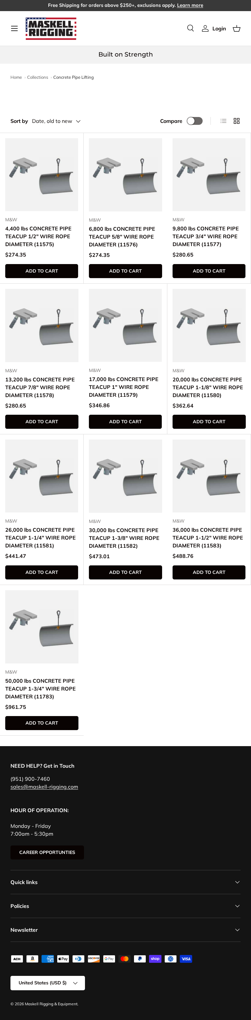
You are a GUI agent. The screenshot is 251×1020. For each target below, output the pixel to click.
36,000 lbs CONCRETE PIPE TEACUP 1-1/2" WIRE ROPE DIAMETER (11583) (208, 538)
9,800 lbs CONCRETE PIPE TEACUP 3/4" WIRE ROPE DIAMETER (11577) (206, 236)
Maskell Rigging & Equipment (51, 1003)
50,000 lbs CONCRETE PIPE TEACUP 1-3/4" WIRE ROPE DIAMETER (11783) (40, 688)
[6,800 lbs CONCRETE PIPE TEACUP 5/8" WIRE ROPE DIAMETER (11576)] (125, 174)
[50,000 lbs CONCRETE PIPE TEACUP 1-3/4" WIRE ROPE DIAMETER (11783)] (41, 626)
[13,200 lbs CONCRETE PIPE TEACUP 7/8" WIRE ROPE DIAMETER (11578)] (41, 325)
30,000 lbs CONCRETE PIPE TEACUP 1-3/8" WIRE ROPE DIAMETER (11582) (124, 538)
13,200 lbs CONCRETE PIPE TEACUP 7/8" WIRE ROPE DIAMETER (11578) (40, 387)
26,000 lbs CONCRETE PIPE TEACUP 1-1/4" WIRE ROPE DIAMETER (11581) (40, 538)
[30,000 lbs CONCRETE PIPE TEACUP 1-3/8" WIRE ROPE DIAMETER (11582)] (125, 476)
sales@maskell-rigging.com (44, 786)
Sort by (19, 121)
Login (219, 28)
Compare (171, 121)
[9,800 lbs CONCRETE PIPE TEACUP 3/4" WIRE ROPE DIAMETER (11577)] (209, 174)
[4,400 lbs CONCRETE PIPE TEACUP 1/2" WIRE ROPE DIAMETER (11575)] (41, 174)
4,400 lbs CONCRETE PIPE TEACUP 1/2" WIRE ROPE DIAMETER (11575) (38, 236)
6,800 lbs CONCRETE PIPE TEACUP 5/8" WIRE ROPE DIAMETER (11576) (122, 237)
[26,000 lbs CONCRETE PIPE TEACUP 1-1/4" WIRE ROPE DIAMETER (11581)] (41, 476)
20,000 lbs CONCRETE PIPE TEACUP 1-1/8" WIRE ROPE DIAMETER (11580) (208, 387)
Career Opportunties (47, 852)
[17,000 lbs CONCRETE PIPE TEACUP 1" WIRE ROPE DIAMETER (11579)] (125, 325)
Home (16, 77)
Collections (37, 77)
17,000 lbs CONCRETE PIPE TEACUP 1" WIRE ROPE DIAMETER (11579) (124, 387)
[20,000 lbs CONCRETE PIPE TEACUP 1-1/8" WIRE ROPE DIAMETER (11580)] (209, 325)
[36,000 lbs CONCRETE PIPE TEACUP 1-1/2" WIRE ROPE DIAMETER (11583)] (209, 476)
